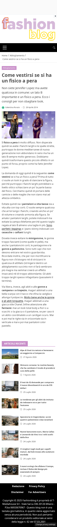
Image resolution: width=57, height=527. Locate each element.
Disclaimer (17, 492)
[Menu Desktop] (5, 47)
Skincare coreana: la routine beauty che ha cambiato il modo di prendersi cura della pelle (37, 368)
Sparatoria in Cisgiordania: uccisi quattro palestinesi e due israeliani (36, 418)
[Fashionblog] (28, 28)
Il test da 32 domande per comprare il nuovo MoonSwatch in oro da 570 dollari (37, 385)
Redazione (18, 486)
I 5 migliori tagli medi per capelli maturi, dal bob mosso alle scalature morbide (37, 452)
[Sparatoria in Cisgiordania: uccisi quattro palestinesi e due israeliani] (10, 421)
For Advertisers (37, 492)
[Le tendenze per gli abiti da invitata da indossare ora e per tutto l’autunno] (10, 403)
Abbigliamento (9, 68)
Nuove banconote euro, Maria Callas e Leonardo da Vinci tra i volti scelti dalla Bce (37, 434)
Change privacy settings (45, 524)
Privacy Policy (37, 486)
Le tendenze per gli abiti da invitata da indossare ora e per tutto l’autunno (36, 402)
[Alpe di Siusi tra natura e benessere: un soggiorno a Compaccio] (10, 354)
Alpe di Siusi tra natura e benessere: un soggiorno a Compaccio (37, 351)
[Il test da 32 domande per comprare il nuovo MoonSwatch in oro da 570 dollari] (10, 386)
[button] (54, 47)
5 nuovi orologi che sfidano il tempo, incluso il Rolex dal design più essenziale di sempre (37, 469)
